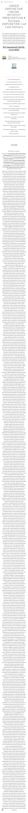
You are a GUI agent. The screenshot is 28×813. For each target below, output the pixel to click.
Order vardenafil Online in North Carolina (14, 167)
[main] (14, 16)
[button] (1, 2)
